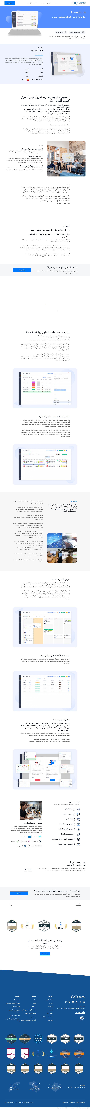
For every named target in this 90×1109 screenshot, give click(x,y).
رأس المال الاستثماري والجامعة (28, 1020)
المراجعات (33, 1006)
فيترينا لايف (78, 904)
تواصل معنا (9, 3)
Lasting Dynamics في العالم (29, 1010)
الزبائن (50, 1003)
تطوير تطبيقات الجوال (15, 1015)
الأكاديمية (50, 1006)
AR (28, 3)
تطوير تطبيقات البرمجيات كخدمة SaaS (14, 1011)
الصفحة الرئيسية (48, 999)
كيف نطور (33, 1016)
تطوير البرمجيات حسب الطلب (13, 1003)
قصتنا (35, 999)
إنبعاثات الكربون (29, 1102)
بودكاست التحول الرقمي (30, 1013)
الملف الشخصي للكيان (47, 1016)
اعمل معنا (50, 1020)
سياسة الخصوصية (20, 1102)
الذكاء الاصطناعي (16, 1006)
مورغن (10, 904)
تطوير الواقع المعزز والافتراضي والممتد (12, 1020)
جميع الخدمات (16, 999)
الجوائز (34, 1003)
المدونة (50, 1010)
